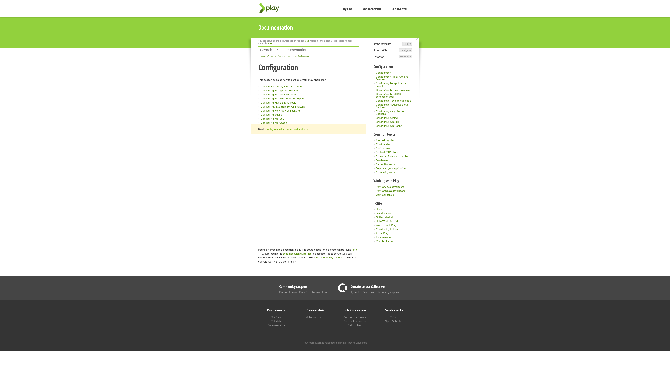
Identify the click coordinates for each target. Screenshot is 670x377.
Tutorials (276, 321)
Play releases (383, 237)
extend (417, 39)
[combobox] (308, 49)
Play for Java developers (390, 186)
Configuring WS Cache (389, 126)
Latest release (384, 213)
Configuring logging (387, 118)
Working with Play (386, 225)
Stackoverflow (319, 292)
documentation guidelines (297, 253)
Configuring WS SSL (387, 122)
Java (409, 50)
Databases (382, 160)
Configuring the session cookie (393, 90)
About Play (382, 233)
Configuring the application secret (391, 84)
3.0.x (405, 44)
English (404, 56)
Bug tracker (355, 321)
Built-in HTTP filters (387, 152)
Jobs (315, 317)
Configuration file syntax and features (392, 78)
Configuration (383, 72)
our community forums (329, 257)
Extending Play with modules (392, 156)
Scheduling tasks (385, 172)
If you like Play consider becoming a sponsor (375, 292)
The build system (385, 140)
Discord (303, 292)
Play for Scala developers (390, 191)
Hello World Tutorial (387, 221)
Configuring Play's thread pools (393, 100)
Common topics (385, 195)
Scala (402, 50)
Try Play (347, 9)
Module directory (385, 241)
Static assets (383, 148)
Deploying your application (391, 168)
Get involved (355, 325)
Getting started (384, 217)
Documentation (371, 9)
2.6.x (307, 40)
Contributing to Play (387, 229)
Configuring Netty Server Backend (390, 112)
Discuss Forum (288, 292)
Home (379, 209)
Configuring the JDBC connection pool (388, 95)
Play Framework (271, 8)
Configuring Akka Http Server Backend (392, 106)
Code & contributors (354, 317)
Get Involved (398, 9)
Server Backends (386, 164)
